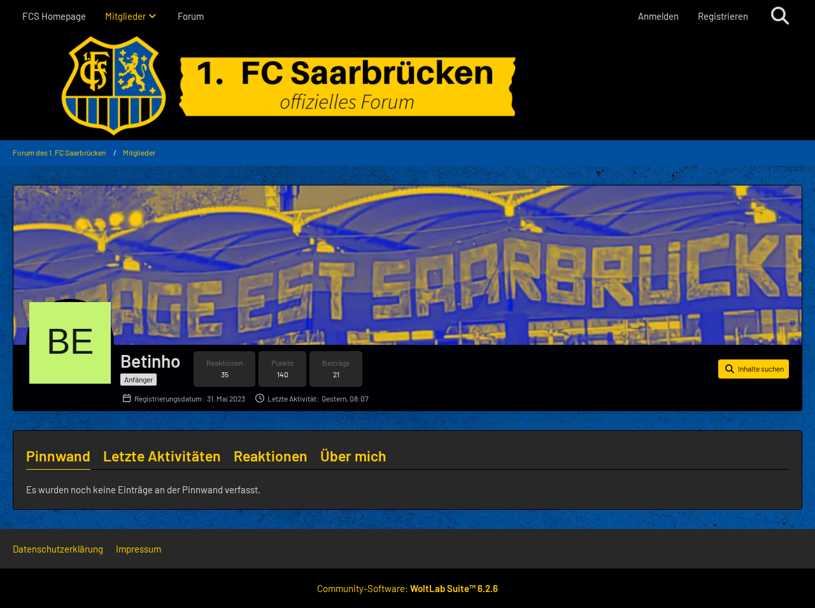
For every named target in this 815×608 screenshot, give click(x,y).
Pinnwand (58, 456)
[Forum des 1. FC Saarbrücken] (407, 86)
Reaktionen (271, 456)
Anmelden (658, 16)
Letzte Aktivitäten (162, 456)
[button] (753, 369)
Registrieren (723, 16)
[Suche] (780, 16)
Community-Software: (407, 588)
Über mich (353, 456)
